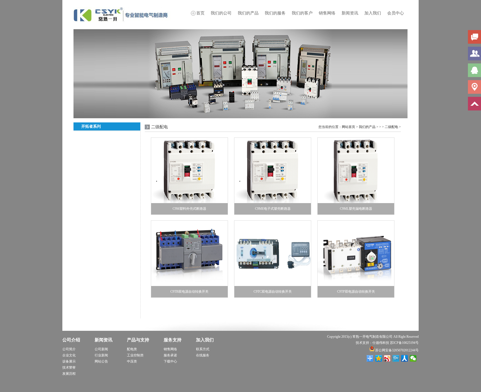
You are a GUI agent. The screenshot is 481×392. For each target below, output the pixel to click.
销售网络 (327, 13)
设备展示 (69, 361)
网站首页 (348, 127)
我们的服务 (275, 13)
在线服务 (202, 355)
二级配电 (391, 127)
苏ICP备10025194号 (404, 343)
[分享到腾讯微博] (395, 358)
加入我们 (372, 13)
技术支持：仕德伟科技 (372, 343)
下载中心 (170, 361)
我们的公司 (221, 13)
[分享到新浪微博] (387, 358)
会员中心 (395, 13)
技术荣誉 (69, 367)
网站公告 (101, 361)
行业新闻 (101, 355)
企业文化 (69, 355)
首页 (200, 13)
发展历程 (69, 374)
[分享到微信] (413, 358)
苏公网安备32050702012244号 (396, 350)
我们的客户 (302, 13)
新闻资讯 (350, 13)
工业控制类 (135, 355)
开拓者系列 (91, 126)
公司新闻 (101, 349)
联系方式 (202, 349)
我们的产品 (248, 13)
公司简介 (69, 349)
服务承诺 (170, 355)
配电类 (132, 349)
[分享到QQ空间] (378, 358)
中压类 (132, 361)
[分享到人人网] (404, 358)
